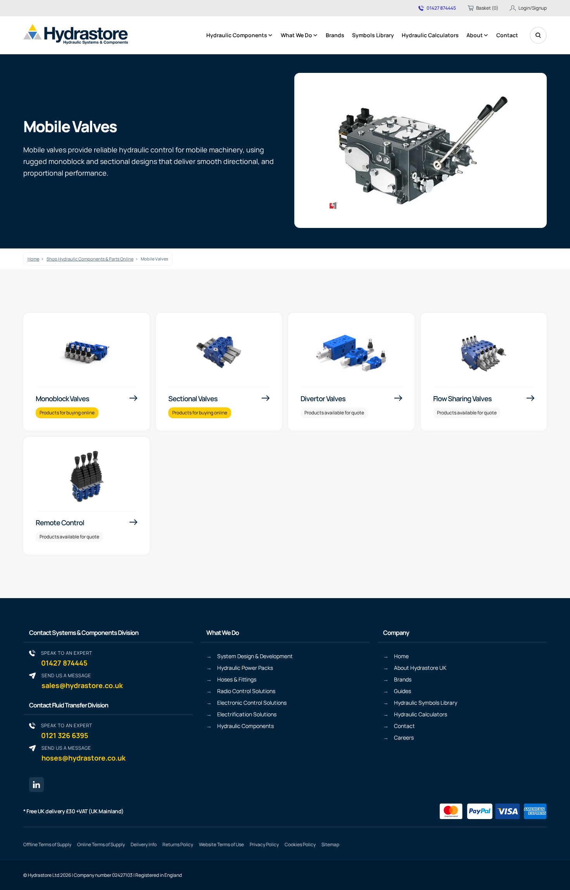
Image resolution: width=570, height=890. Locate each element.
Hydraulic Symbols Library (425, 702)
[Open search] (538, 35)
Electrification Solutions (246, 714)
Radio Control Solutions (246, 691)
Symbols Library (373, 35)
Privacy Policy (264, 844)
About (474, 35)
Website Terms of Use (221, 844)
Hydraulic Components (236, 35)
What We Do (296, 35)
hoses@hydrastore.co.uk (83, 753)
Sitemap (330, 844)
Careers (404, 737)
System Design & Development (255, 656)
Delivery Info (144, 844)
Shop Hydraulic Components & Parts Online (90, 259)
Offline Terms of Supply (47, 844)
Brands (335, 35)
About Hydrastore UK (420, 667)
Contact (507, 35)
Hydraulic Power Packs (245, 667)
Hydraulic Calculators (430, 35)
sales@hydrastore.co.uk (82, 681)
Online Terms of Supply (101, 844)
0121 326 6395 (66, 731)
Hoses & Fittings (236, 679)
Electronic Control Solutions (252, 702)
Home (33, 259)
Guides (402, 691)
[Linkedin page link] (36, 784)
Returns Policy (177, 844)
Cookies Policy (300, 844)
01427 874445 (441, 8)
